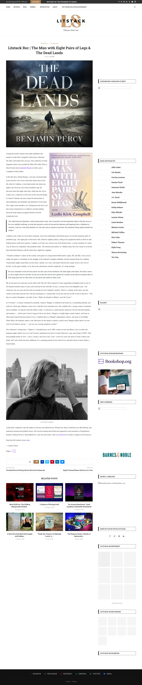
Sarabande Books (25, 168)
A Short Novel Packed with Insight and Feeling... (19, 535)
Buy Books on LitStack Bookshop (74, 7)
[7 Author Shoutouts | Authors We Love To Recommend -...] (102, 631)
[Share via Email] (62, 462)
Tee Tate (52, 56)
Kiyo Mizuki (116, 212)
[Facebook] (118, 2)
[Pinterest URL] (104, 559)
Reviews (17, 7)
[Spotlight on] (122, 621)
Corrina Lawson (118, 177)
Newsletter (44, 7)
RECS (25, 7)
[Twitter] (129, 2)
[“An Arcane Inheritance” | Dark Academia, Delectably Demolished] (79, 492)
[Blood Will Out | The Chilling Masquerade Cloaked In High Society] (20, 492)
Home (8, 7)
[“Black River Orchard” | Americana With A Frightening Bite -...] (112, 621)
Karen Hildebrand (118, 202)
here (28, 440)
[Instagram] (121, 2)
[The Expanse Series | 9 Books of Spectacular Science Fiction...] (122, 631)
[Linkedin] (126, 2)
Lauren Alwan (117, 217)
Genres (32, 7)
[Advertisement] (117, 58)
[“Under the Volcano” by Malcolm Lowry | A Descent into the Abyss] (49, 522)
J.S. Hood (115, 197)
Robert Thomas (117, 242)
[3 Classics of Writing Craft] (49, 492)
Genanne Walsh (118, 187)
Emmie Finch (117, 182)
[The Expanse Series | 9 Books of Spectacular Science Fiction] (79, 522)
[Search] (135, 7)
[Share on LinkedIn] (57, 462)
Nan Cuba (115, 237)
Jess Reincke (116, 192)
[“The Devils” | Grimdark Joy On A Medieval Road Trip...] (102, 621)
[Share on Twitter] (47, 462)
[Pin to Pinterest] (52, 462)
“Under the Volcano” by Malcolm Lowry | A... (49, 535)
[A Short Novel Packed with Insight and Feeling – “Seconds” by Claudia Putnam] (20, 522)
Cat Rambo (116, 172)
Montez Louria (117, 227)
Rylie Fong (115, 247)
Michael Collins (117, 232)
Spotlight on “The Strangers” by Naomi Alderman (65, 2)
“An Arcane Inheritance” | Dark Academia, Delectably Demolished (79, 505)
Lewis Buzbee (117, 222)
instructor (62, 435)
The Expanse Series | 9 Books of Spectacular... (78, 535)
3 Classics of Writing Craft (49, 504)
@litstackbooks (117, 603)
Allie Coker (116, 167)
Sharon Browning (118, 252)
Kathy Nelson (117, 207)
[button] (43, 2)
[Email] (132, 2)
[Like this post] (37, 462)
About (55, 7)
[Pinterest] (124, 2)
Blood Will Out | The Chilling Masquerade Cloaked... (19, 505)
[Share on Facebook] (42, 462)
